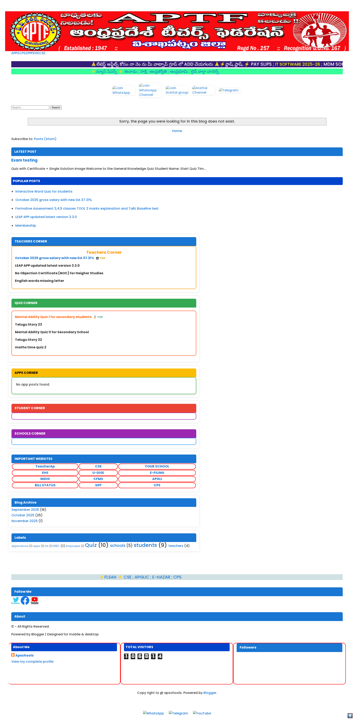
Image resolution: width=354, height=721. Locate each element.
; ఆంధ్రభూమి (156, 71)
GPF (98, 485)
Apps (36, 546)
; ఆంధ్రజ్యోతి (135, 71)
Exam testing (24, 160)
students (145, 545)
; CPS (154, 577)
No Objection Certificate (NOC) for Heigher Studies (59, 273)
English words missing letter (39, 280)
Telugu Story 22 (28, 339)
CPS (22, 53)
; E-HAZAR (138, 577)
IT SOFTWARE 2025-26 (275, 64)
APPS (15, 53)
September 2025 (25, 509)
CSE (42, 53)
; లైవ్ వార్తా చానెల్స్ (181, 71)
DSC (56, 546)
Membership (25, 225)
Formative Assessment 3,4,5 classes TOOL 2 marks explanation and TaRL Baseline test (87, 208)
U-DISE (98, 472)
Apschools (24, 655)
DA (47, 546)
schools (117, 545)
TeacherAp (45, 466)
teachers (175, 545)
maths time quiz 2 (30, 347)
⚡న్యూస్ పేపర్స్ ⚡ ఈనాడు (92, 71)
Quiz (91, 545)
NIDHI (45, 478)
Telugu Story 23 (28, 324)
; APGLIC (119, 577)
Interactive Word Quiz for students (44, 191)
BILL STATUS (45, 485)
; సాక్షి (120, 71)
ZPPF (29, 53)
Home (177, 131)
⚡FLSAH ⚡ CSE (93, 577)
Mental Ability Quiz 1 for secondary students (59, 317)
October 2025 (22, 515)
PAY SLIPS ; (240, 64)
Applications (19, 546)
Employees (73, 546)
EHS (36, 53)
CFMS (98, 478)
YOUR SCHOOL (157, 466)
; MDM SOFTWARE (318, 64)
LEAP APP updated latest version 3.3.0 (46, 217)
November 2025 (24, 521)
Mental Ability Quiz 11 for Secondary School (52, 332)
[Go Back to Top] (350, 716)
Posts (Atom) (45, 139)
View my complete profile (32, 661)
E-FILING (157, 472)
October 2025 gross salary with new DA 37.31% (53, 199)
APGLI (157, 478)
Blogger (209, 692)
